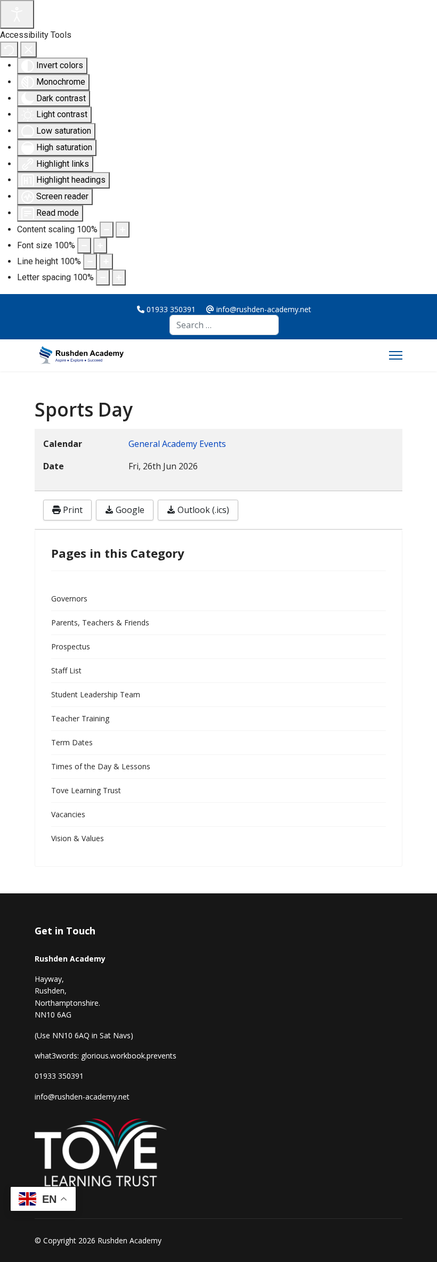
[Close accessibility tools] (28, 50)
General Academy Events (177, 444)
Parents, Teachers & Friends (100, 622)
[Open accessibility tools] (17, 14)
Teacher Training (80, 718)
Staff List (66, 670)
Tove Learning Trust (86, 790)
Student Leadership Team (95, 694)
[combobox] (224, 325)
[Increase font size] (100, 246)
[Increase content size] (123, 230)
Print (72, 510)
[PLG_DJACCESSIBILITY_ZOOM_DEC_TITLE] (107, 230)
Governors (69, 598)
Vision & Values (77, 838)
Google (129, 510)
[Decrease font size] (84, 246)
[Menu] (395, 355)
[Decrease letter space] (103, 278)
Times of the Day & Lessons (100, 766)
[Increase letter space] (119, 278)
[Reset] (9, 50)
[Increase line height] (106, 262)
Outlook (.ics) (202, 510)
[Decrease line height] (90, 262)
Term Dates (72, 742)
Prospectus (70, 646)
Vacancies (68, 814)
